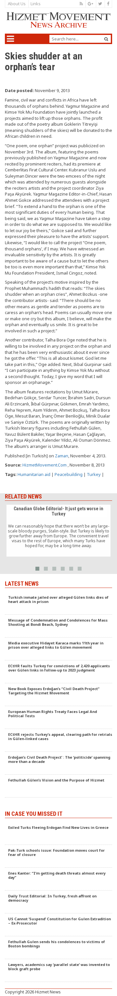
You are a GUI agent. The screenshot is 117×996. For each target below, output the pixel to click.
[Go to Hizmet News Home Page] (58, 20)
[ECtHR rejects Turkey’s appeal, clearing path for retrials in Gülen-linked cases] (58, 740)
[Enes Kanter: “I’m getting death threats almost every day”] (58, 879)
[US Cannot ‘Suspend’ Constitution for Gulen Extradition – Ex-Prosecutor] (58, 924)
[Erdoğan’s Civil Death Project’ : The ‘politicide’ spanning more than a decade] (58, 763)
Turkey (94, 474)
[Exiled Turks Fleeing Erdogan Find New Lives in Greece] (58, 833)
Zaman (61, 456)
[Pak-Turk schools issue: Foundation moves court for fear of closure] (58, 856)
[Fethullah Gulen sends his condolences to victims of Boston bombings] (58, 947)
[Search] (106, 39)
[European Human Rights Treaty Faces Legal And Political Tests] (58, 717)
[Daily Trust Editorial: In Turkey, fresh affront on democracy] (58, 902)
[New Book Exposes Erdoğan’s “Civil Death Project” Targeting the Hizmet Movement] (58, 694)
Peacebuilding (69, 474)
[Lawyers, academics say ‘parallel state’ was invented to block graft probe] (58, 970)
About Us (17, 4)
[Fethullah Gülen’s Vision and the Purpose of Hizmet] (58, 786)
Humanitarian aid (34, 474)
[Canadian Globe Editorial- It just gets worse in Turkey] (58, 531)
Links (36, 4)
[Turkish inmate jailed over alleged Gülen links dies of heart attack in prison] (58, 603)
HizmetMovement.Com (44, 465)
